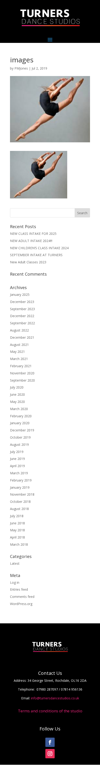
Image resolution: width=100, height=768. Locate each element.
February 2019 (21, 480)
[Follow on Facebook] (50, 742)
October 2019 (20, 437)
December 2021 (22, 337)
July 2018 (16, 516)
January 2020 (20, 423)
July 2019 (16, 451)
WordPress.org (21, 604)
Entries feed (19, 589)
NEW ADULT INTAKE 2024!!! (31, 241)
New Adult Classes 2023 (28, 262)
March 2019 (19, 473)
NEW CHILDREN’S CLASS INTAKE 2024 (39, 248)
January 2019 (20, 487)
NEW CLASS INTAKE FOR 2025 (33, 233)
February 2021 (21, 366)
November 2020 (22, 373)
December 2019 (22, 430)
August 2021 (19, 344)
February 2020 (21, 416)
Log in (14, 582)
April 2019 (17, 466)
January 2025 (20, 294)
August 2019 (19, 444)
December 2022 (22, 316)
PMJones (21, 68)
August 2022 (19, 330)
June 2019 (17, 458)
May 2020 (17, 401)
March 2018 (19, 544)
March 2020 (19, 409)
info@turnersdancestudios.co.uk (55, 698)
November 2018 (22, 494)
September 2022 (22, 323)
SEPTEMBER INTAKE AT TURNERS (36, 255)
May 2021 (17, 351)
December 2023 (22, 302)
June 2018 (17, 523)
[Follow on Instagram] (50, 753)
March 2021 (19, 359)
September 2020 (22, 380)
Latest (15, 563)
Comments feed (22, 596)
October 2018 (20, 501)
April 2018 (17, 537)
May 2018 (17, 530)
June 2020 (17, 394)
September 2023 (22, 309)
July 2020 (16, 387)
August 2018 (19, 509)
